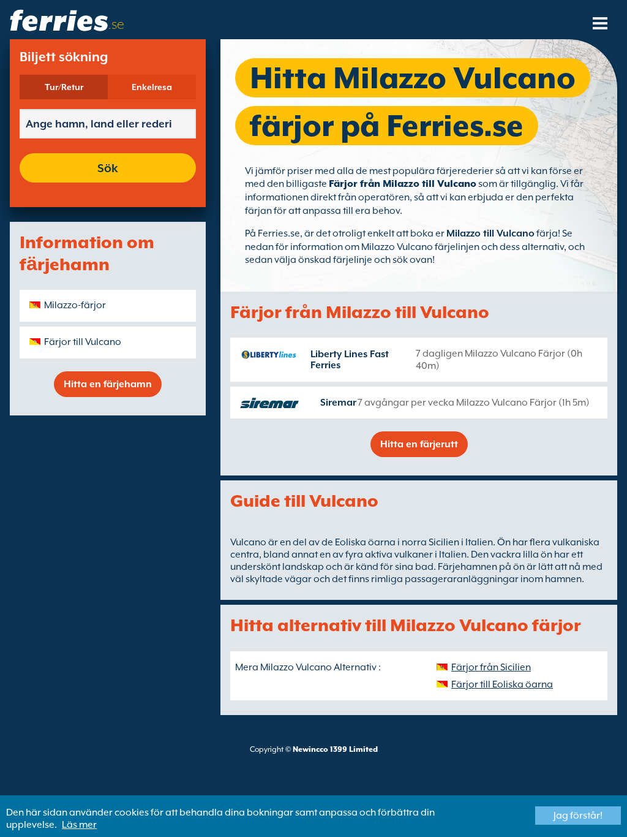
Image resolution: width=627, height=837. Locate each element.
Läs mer (79, 824)
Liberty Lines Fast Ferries (349, 360)
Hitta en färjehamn (108, 384)
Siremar (338, 402)
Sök (107, 168)
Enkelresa (152, 87)
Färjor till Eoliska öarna (502, 684)
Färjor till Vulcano (82, 341)
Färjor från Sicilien (491, 667)
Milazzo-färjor (75, 305)
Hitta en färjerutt (419, 444)
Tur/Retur (64, 87)
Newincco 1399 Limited (335, 749)
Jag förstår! (578, 815)
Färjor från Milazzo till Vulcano (402, 183)
